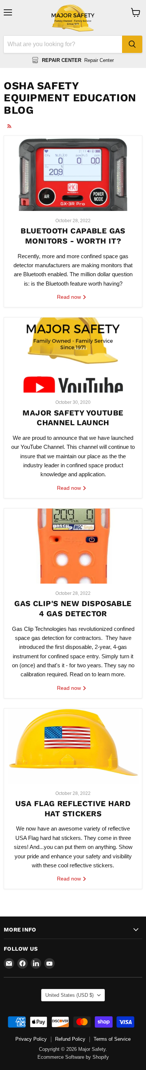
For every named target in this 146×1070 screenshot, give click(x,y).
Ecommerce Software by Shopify (73, 1057)
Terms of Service (112, 1039)
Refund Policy (70, 1039)
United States (69, 995)
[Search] (132, 44)
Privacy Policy (31, 1039)
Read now (69, 297)
